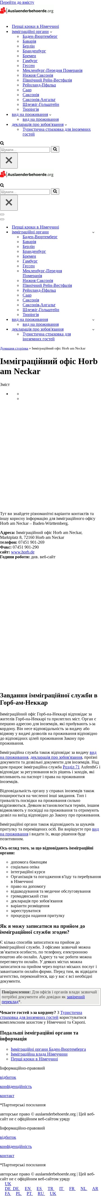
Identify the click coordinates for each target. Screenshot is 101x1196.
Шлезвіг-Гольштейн (41, 104)
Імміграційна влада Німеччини (39, 1054)
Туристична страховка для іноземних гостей (57, 131)
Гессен (29, 65)
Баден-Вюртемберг (40, 36)
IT (61, 1188)
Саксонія (31, 94)
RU (41, 1193)
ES (40, 1188)
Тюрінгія (31, 109)
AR (95, 1188)
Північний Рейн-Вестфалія (47, 80)
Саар (27, 90)
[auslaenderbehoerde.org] (27, 17)
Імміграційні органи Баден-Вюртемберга (48, 1049)
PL (19, 1193)
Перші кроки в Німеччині (35, 26)
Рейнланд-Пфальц (39, 85)
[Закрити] (9, 161)
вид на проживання (41, 119)
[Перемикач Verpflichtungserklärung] (93, 329)
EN (28, 1188)
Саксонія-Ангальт (39, 99)
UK (8, 1183)
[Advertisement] (50, 456)
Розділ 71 (71, 767)
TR (51, 1188)
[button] (51, 31)
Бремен (29, 55)
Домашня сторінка (14, 348)
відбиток (8, 1077)
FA (8, 1193)
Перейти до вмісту (17, 2)
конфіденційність (16, 1086)
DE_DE (12, 1188)
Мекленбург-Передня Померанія (52, 70)
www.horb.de (22, 552)
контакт (7, 1095)
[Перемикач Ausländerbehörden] (93, 232)
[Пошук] (2, 143)
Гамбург (30, 60)
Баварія (29, 41)
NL (84, 1188)
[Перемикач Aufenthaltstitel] (93, 319)
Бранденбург (34, 51)
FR (72, 1188)
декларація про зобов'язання (56, 757)
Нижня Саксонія (38, 75)
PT (30, 1193)
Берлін (29, 46)
